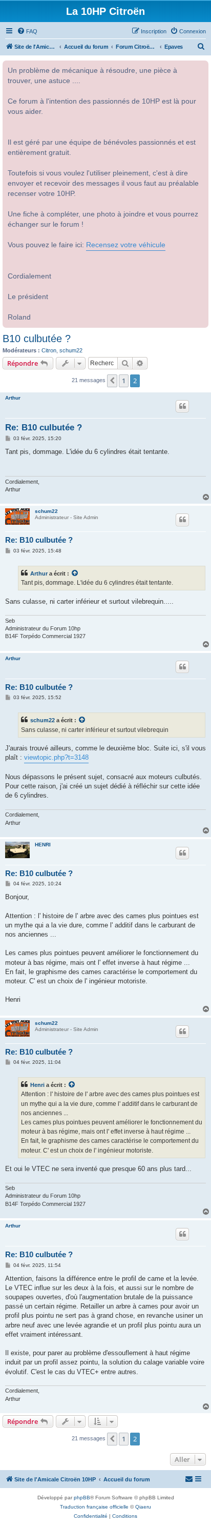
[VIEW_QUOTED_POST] (75, 573)
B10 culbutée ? (37, 338)
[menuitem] (27, 31)
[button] (112, 380)
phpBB (82, 1497)
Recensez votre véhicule (125, 245)
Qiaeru (143, 1507)
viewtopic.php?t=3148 (56, 757)
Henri (37, 1085)
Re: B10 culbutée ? (43, 427)
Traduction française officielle (94, 1507)
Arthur (12, 398)
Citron (48, 350)
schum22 (70, 350)
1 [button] (123, 380)
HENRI (43, 844)
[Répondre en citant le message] (182, 406)
